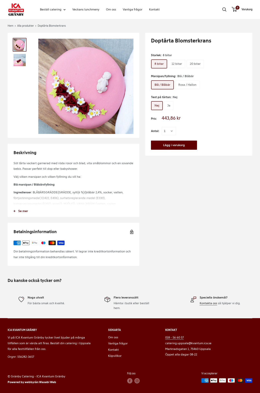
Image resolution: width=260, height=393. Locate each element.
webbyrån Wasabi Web (40, 382)
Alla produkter (25, 25)
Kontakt (113, 349)
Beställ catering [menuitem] (50, 9)
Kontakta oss (208, 303)
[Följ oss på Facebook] (129, 380)
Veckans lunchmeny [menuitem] (85, 9)
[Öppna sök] (224, 9)
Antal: (155, 131)
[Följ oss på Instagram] (137, 380)
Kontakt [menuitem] (154, 9)
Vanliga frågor (118, 343)
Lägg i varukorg (174, 145)
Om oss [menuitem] (111, 9)
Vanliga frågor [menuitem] (132, 9)
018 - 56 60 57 (174, 337)
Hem (10, 25)
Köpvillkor (115, 356)
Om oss (113, 337)
